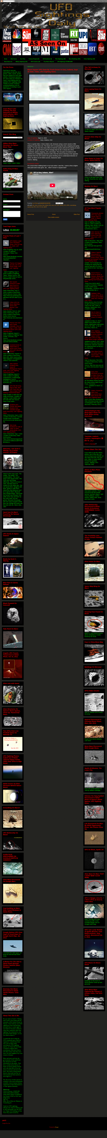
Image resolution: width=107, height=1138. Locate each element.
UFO (65, 205)
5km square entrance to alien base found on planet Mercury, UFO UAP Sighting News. (11, 285)
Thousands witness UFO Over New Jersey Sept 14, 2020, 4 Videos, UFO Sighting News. (94, 216)
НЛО (34, 207)
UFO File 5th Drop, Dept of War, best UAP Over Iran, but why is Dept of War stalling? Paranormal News (12, 389)
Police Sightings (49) (89, 58)
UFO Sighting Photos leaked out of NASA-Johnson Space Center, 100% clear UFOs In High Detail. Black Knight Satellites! (94, 335)
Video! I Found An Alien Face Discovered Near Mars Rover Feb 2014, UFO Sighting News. (93, 394)
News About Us (8, 61)
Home (5, 58)
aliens (36, 205)
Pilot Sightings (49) (60, 58)
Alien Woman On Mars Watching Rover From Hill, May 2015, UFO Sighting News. (93, 235)
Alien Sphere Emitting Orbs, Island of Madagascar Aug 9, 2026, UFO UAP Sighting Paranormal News (12, 368)
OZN (58, 205)
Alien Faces (14, 58)
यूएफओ (45, 207)
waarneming (30, 207)
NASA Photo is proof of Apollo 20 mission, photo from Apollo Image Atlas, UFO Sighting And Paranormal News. (94, 277)
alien (33, 205)
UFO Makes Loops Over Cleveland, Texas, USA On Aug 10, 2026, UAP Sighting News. (12, 244)
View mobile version (53, 217)
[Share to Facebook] (61, 203)
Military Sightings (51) (21, 61)
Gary (43, 205)
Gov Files (22, 58)
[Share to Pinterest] (62, 203)
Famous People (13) (34, 58)
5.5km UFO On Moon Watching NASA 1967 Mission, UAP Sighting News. (11, 306)
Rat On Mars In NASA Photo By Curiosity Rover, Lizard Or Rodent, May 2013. (93, 315)
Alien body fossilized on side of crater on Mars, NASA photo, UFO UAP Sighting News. (12, 428)
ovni (55, 205)
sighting (61, 205)
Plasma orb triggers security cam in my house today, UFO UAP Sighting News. (12, 266)
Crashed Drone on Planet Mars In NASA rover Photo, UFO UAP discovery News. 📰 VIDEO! (12, 348)
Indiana (46, 205)
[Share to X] (59, 203)
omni (53, 205)
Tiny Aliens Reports (49, 61)
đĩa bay (40, 205)
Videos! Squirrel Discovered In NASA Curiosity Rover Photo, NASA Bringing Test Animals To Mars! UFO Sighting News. (94, 257)
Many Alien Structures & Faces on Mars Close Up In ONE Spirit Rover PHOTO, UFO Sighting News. (94, 375)
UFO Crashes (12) (35, 61)
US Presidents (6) (47, 58)
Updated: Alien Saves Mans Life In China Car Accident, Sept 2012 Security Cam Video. (94, 297)
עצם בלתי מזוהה (39, 207)
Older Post (77, 214)
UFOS (68, 205)
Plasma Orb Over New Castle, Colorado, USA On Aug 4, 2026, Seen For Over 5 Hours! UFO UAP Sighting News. (12, 327)
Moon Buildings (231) (74, 58)
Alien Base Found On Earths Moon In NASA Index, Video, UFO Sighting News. (94, 355)
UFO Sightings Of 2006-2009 (65, 61)
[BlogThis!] (58, 203)
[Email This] (56, 203)
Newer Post (30, 214)
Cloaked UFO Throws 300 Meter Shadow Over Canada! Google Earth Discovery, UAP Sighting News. (12, 409)
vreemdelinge (73, 205)
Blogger (56, 1127)
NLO (50, 205)
